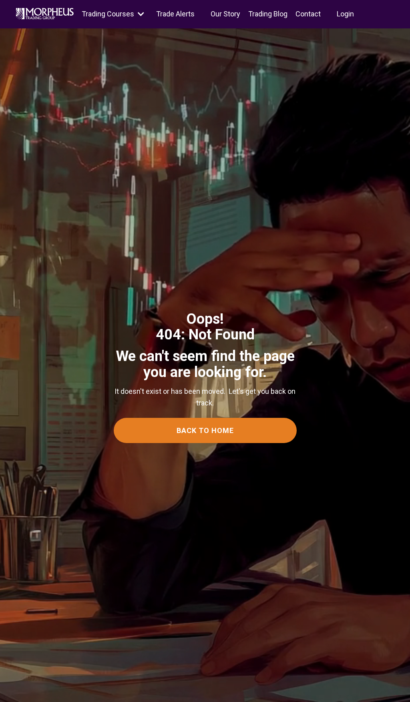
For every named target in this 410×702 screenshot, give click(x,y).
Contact (308, 14)
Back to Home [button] (205, 430)
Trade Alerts (175, 14)
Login (345, 14)
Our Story (225, 14)
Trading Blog (267, 14)
